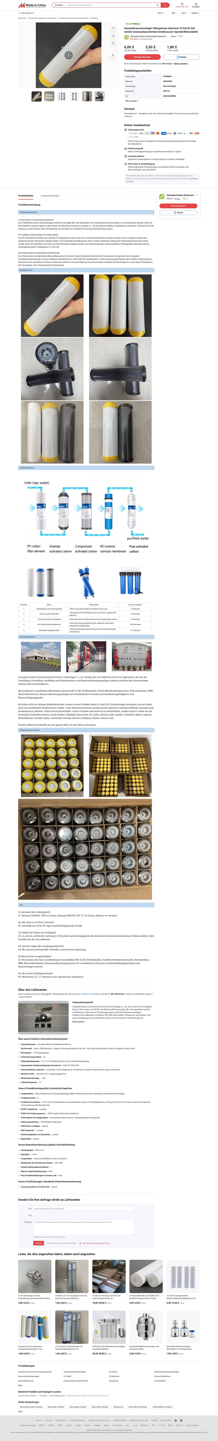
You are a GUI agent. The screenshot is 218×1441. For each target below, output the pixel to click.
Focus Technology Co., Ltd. (107, 1430)
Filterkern (94, 18)
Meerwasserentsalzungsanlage (166, 1372)
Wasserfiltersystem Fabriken (31, 1407)
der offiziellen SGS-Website (89, 994)
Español (78, 1425)
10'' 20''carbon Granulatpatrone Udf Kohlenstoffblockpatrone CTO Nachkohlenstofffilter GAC (69, 1349)
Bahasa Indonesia (192, 1425)
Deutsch (87, 1425)
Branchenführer (166, 1420)
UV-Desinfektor (160, 1381)
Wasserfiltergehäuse (162, 1376)
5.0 (170, 199)
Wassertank (113, 1381)
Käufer (160, 13)
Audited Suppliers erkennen (138, 1420)
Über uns (39, 1420)
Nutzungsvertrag (61, 1420)
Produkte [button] (59, 5)
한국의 (127, 1425)
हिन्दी (153, 1425)
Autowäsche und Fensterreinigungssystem (35, 1372)
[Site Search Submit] (165, 5)
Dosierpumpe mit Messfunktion (76, 1381)
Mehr (20, 1411)
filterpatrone (118, 1407)
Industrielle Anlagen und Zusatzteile (42, 18)
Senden (38, 1243)
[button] (157, 5)
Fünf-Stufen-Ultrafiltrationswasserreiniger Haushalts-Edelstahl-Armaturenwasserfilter (108, 1349)
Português (96, 1425)
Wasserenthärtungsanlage (28, 1376)
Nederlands (145, 1425)
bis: (30, 1215)
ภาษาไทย (161, 1425)
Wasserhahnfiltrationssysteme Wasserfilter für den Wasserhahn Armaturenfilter (179, 1349)
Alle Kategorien (27, 13)
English (33, 1425)
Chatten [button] (183, 57)
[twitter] (181, 1420)
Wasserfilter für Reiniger (138, 1407)
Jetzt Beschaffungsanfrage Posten (94, 1243)
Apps (183, 13)
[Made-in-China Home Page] (32, 5)
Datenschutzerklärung (77, 1420)
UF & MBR (67, 1376)
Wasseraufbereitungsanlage (75, 1372)
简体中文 (42, 1425)
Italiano (106, 1425)
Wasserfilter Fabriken (56, 1407)
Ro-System (113, 1372)
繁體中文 (52, 1425)
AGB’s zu (204, 1432)
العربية (135, 1425)
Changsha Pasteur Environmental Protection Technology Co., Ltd (149, 36)
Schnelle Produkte (120, 1420)
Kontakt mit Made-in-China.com (99, 1420)
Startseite (22, 18)
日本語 (60, 1425)
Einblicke (154, 1420)
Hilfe (173, 13)
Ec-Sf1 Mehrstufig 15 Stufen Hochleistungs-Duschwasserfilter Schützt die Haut (34, 1298)
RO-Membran (114, 1376)
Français (69, 1425)
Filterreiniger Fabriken (78, 1407)
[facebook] (176, 1420)
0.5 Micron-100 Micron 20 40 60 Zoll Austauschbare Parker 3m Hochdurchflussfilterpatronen (106, 1298)
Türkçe (170, 1425)
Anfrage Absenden (142, 57)
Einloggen (196, 6)
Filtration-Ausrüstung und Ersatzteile (73, 18)
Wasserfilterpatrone (26, 1381)
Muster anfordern (181, 64)
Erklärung (48, 1420)
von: (30, 1208)
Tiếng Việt (179, 1425)
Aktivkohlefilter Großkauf (162, 1407)
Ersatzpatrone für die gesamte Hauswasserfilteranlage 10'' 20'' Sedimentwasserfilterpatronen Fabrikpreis (34, 1349)
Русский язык (117, 1425)
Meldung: (28, 1222)
